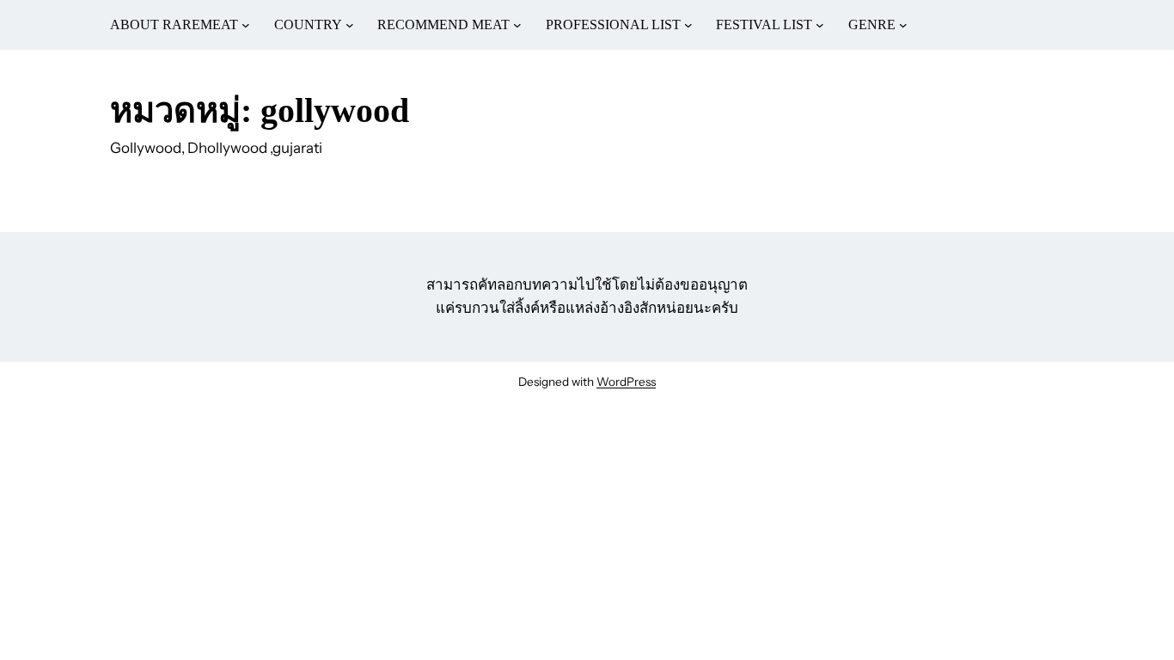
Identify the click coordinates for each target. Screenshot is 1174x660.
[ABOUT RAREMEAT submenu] (246, 25)
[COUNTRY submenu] (349, 25)
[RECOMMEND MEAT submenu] (517, 25)
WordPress (626, 381)
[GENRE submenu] (903, 25)
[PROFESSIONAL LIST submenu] (688, 25)
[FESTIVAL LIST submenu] (820, 25)
